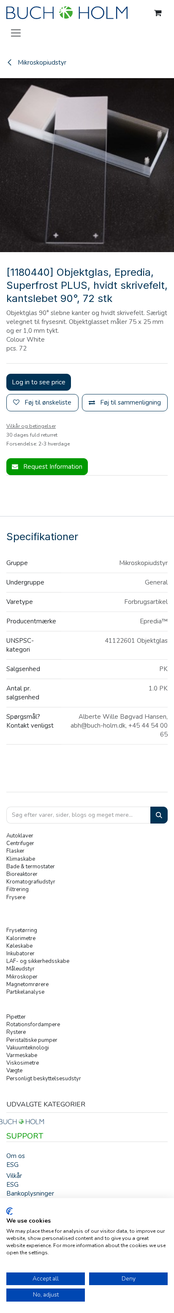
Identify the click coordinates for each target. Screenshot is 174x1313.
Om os (15, 1156)
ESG (12, 1165)
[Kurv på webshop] (158, 13)
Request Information (52, 466)
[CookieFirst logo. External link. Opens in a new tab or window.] (9, 1211)
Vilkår (14, 1176)
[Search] (159, 815)
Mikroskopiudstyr (41, 62)
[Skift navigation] (15, 32)
